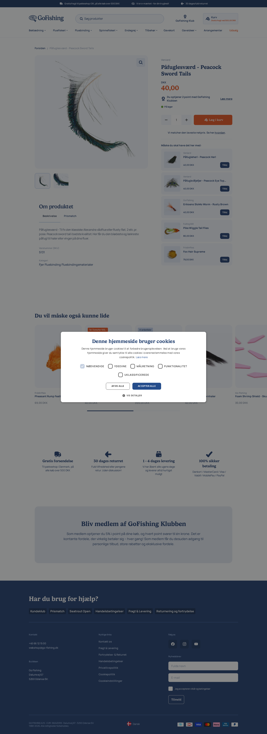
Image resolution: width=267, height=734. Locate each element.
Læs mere (142, 357)
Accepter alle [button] (147, 386)
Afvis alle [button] (118, 386)
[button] (133, 395)
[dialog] (133, 367)
